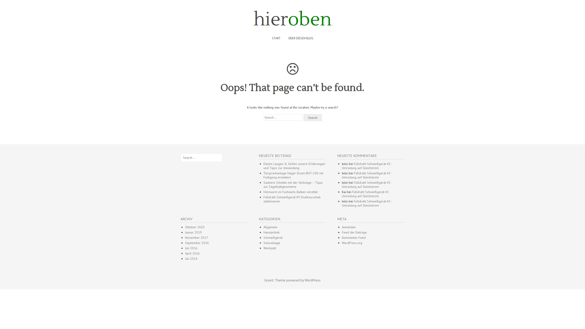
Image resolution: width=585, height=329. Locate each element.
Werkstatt (269, 248)
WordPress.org (352, 243)
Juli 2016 (191, 248)
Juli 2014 (191, 259)
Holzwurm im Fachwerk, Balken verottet (290, 192)
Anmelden (349, 227)
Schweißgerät (272, 238)
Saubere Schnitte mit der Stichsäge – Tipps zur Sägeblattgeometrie (293, 184)
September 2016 (197, 243)
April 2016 (192, 253)
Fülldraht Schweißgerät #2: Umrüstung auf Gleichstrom (366, 166)
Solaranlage (271, 243)
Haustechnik (271, 232)
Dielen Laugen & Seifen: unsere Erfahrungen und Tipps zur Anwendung (294, 166)
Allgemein (270, 227)
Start (276, 38)
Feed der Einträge (354, 232)
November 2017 (196, 238)
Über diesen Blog (300, 38)
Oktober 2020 (195, 227)
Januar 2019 (193, 232)
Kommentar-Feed (354, 238)
